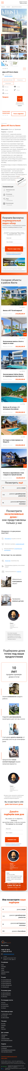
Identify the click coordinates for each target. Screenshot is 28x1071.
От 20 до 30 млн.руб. (6, 981)
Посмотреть (14, 482)
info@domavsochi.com (8, 954)
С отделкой (4, 1048)
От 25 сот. (3, 1008)
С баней (3, 1036)
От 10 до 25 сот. (5, 1006)
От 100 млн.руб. (5, 987)
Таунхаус (3, 1025)
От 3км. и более (5, 1017)
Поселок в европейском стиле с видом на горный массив (13, 474)
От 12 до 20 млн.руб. (6, 979)
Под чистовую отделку (6, 1051)
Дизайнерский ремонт (6, 1046)
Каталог (8, 6)
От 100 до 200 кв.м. (6, 993)
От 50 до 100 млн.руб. (6, 985)
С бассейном (4, 1035)
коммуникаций (20, 544)
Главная (3, 6)
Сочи (2, 964)
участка (19, 571)
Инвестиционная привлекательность (20, 103)
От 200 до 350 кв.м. (6, 994)
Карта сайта (4, 1058)
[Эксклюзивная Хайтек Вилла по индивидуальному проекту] (14, 359)
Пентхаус (3, 1029)
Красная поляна (5, 972)
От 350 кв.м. (4, 996)
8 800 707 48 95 (23, 2)
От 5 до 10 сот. (4, 1004)
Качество (7, 560)
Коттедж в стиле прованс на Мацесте (13, 441)
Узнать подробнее (18, 113)
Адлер (2, 970)
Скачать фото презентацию (6, 112)
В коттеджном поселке (6, 1040)
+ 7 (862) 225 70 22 (6, 951)
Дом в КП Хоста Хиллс (17, 6)
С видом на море (5, 1038)
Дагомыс (3, 966)
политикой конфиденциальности (14, 254)
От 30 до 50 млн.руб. (6, 983)
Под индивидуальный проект (8, 1050)
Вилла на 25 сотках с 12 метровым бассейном (11, 408)
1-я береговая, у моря (6, 1014)
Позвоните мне (12, 839)
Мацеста (3, 973)
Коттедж (3, 1023)
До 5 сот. (3, 1002)
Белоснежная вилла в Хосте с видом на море (13, 342)
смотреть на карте (8, 76)
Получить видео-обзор (14, 249)
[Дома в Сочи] (13, 941)
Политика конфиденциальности (9, 1056)
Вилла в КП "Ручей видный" (12, 310)
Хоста (2, 968)
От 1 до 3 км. (4, 1015)
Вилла (2, 1027)
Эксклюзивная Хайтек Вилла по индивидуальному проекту (13, 375)
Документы (8, 538)
